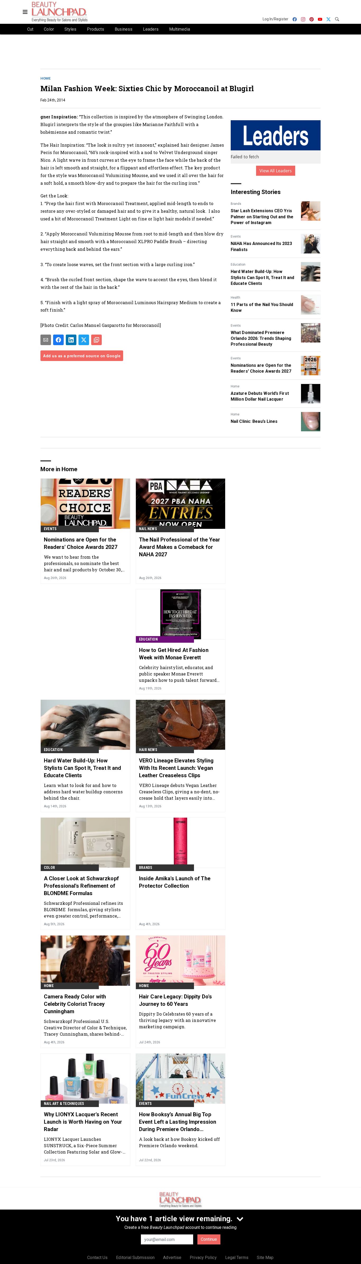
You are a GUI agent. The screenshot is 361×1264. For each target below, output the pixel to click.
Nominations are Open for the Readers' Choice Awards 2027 (261, 368)
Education (238, 264)
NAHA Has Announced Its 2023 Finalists (261, 246)
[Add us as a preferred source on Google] (96, 340)
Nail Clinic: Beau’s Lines (254, 421)
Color (49, 867)
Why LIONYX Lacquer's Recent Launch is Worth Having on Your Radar (83, 1121)
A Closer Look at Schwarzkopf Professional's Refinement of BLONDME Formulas (81, 885)
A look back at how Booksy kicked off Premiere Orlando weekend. (179, 1142)
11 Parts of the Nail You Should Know (262, 307)
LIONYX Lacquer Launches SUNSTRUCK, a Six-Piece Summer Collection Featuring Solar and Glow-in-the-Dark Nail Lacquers (83, 1145)
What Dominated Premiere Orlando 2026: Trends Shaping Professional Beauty (261, 338)
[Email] (45, 340)
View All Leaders (276, 171)
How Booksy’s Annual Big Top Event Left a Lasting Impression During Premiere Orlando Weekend (177, 1122)
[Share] (58, 340)
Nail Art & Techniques (64, 1103)
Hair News (148, 750)
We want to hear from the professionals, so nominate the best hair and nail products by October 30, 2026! (83, 563)
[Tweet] (83, 340)
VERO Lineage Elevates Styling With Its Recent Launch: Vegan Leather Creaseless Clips (176, 768)
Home (45, 78)
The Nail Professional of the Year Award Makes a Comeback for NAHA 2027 (179, 547)
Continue (209, 1239)
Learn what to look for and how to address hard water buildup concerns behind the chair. (83, 792)
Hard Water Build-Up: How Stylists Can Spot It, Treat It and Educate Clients (262, 277)
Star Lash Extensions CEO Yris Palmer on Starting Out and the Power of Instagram (262, 216)
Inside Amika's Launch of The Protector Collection (174, 882)
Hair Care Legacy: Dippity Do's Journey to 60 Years (175, 1000)
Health (235, 297)
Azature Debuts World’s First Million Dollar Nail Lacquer (260, 396)
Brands (236, 204)
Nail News (148, 529)
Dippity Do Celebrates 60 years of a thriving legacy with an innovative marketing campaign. (177, 1020)
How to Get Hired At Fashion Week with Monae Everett (174, 654)
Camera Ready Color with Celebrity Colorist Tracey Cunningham (75, 1004)
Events (236, 236)
